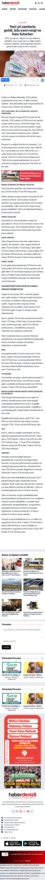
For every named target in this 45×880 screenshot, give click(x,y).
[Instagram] (24, 811)
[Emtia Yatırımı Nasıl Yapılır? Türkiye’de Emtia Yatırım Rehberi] (33, 605)
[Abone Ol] (42, 80)
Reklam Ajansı (5, 868)
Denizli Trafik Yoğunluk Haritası (14, 822)
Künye (13, 838)
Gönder (6, 647)
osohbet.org (28, 873)
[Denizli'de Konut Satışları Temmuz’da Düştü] (12, 584)
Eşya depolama (32, 868)
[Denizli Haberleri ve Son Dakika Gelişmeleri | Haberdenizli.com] (10, 3)
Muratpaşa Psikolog (18, 868)
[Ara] (39, 3)
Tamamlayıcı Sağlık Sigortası (21, 870)
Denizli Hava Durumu (11, 820)
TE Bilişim (28, 861)
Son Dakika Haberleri (11, 829)
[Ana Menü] (42, 3)
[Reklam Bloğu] (22, 739)
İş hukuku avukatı (6, 865)
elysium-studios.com (25, 876)
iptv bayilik (19, 873)
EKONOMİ (22, 9)
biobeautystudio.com (8, 876)
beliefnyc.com (39, 873)
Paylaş (6, 80)
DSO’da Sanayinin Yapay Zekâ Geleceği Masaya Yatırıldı (11, 614)
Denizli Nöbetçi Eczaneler (13, 818)
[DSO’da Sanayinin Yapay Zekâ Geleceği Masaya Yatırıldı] (12, 605)
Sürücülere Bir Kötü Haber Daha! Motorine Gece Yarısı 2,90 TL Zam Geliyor (11, 573)
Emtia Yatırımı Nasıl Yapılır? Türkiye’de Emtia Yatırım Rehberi (33, 614)
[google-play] (32, 844)
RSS (5, 854)
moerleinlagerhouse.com (19, 879)
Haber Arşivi (8, 832)
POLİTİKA (33, 9)
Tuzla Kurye (17, 865)
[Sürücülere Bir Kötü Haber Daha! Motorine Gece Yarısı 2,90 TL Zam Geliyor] (12, 564)
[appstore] (13, 844)
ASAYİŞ (4, 9)
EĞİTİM (13, 9)
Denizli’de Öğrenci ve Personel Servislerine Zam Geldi (33, 573)
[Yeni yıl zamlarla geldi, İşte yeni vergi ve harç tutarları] (22, 64)
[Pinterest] (20, 811)
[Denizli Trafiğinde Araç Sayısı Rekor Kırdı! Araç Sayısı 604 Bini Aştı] (33, 584)
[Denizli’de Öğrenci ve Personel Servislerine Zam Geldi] (33, 564)
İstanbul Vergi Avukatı (30, 865)
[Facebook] (13, 811)
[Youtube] (28, 811)
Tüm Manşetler (9, 827)
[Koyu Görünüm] (36, 3)
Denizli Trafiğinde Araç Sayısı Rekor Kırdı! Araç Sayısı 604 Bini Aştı (31, 593)
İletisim (5, 838)
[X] (17, 811)
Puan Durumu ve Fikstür (12, 825)
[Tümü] (42, 658)
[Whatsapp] (32, 811)
